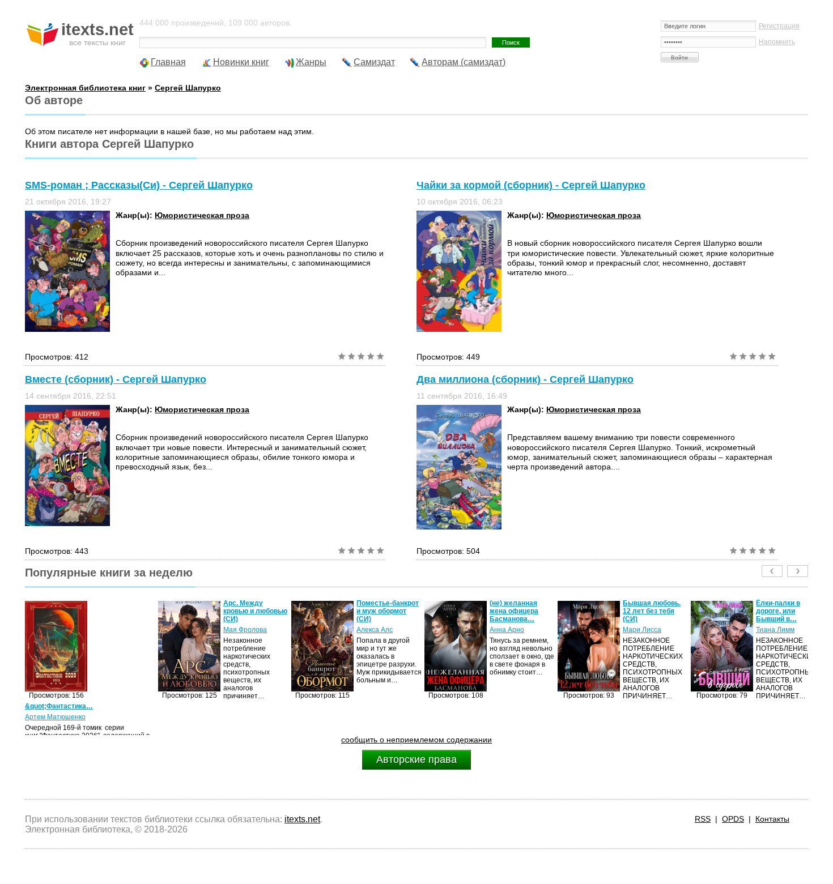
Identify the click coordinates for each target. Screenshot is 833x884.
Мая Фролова (133, 630)
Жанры (311, 62)
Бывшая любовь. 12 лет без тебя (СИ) (540, 611)
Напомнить (777, 42)
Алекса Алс (263, 630)
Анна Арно (395, 630)
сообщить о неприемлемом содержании (416, 739)
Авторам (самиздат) (463, 62)
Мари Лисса (530, 630)
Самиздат (374, 62)
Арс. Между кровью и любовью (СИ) (144, 611)
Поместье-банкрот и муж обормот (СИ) (276, 611)
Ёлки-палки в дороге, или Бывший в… (666, 611)
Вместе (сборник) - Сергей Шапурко (115, 379)
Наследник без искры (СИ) (802, 607)
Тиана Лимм (663, 630)
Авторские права (416, 759)
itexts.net (302, 819)
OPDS (733, 818)
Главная (168, 62)
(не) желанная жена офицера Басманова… (402, 611)
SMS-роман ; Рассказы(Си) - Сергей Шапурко (139, 185)
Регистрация (779, 26)
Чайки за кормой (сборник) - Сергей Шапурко (530, 185)
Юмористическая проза (202, 215)
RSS (703, 818)
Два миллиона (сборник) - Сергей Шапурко (525, 379)
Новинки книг (241, 62)
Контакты (772, 818)
